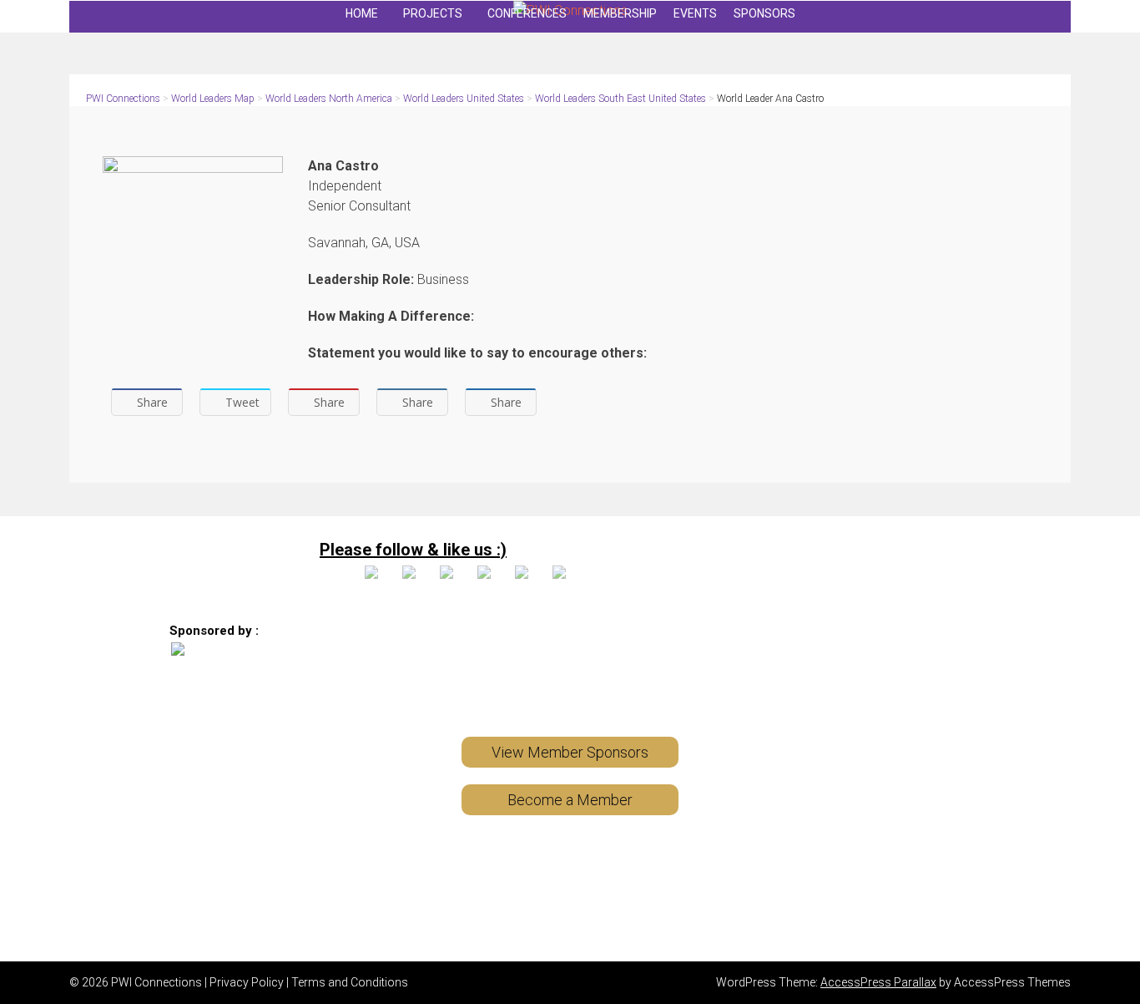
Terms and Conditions (349, 982)
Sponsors (764, 13)
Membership (620, 13)
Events (695, 13)
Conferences (527, 13)
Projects (432, 13)
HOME (362, 13)
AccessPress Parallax (878, 982)
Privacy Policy (246, 982)
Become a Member (570, 800)
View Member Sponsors (570, 752)
